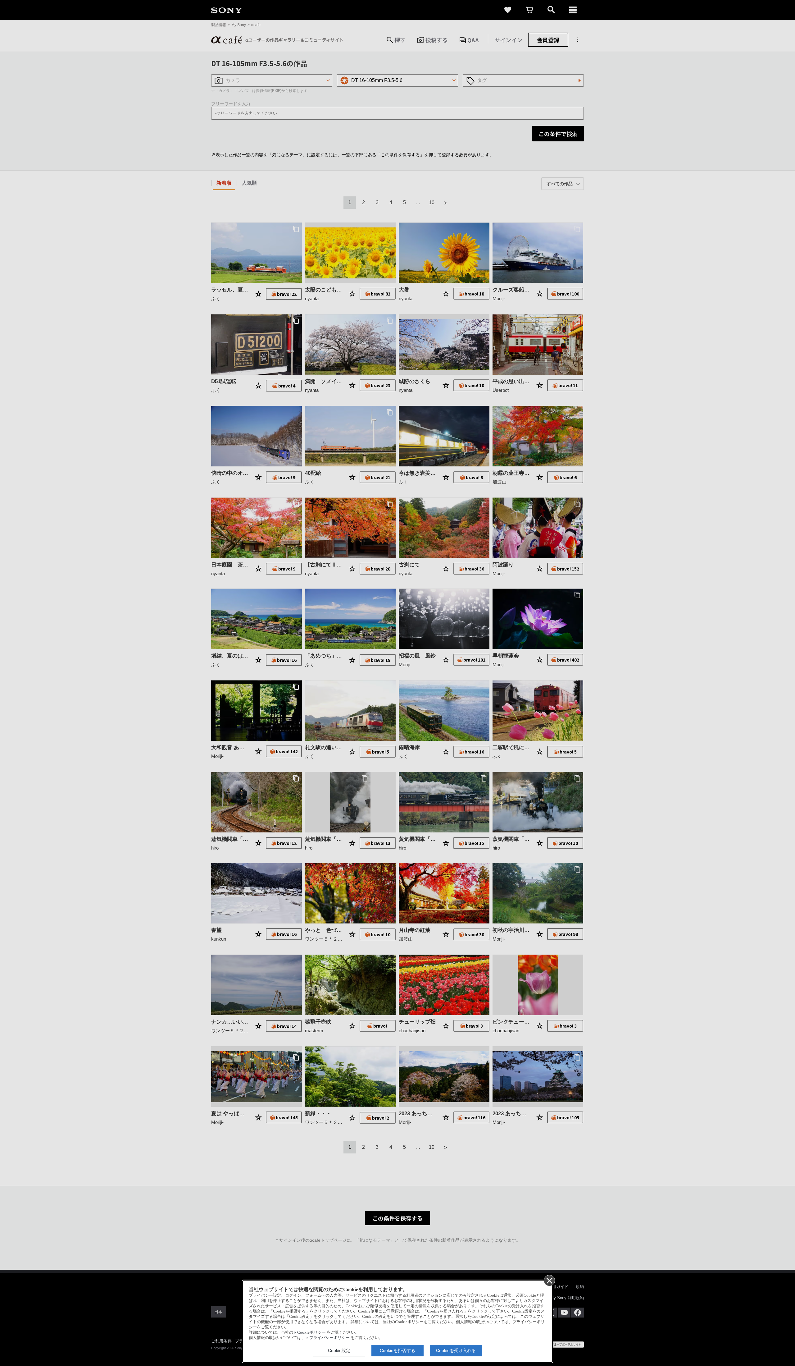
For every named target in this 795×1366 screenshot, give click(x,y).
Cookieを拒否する (397, 1350)
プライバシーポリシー (329, 1338)
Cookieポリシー (311, 1332)
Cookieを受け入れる (456, 1350)
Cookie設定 (339, 1350)
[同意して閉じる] (549, 1280)
